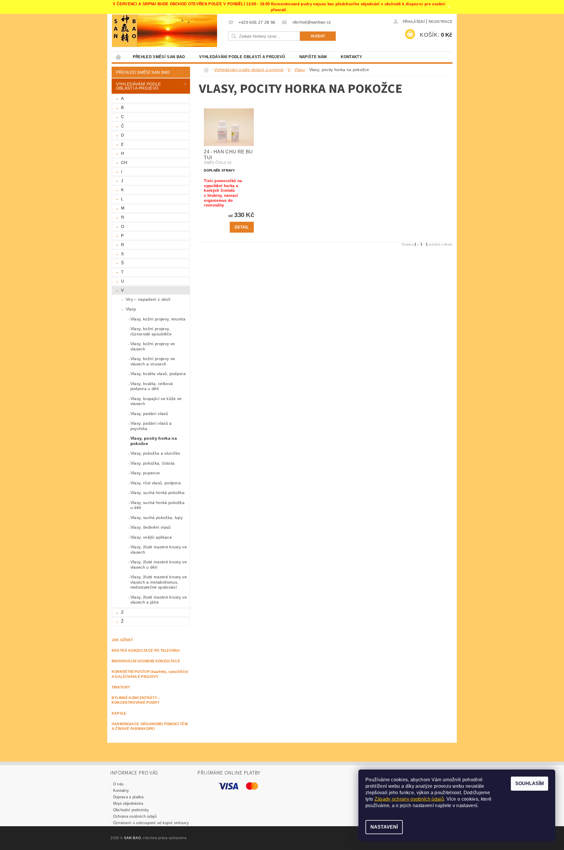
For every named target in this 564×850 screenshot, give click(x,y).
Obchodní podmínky (131, 810)
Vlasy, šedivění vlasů (150, 527)
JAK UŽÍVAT (122, 640)
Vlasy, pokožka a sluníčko (155, 453)
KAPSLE (119, 713)
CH (124, 162)
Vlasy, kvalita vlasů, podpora (158, 373)
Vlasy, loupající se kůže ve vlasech (156, 401)
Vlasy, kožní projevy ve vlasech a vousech (152, 361)
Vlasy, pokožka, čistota (152, 463)
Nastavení (384, 826)
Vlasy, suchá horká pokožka (157, 492)
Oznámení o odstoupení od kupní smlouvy (151, 823)
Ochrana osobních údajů (135, 816)
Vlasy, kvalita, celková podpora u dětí (151, 386)
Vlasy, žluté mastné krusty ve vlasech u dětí (158, 565)
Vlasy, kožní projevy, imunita (157, 319)
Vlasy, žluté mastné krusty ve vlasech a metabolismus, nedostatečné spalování (158, 581)
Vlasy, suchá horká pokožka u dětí (157, 505)
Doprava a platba (128, 797)
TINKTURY (121, 687)
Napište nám (313, 57)
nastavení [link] (466, 805)
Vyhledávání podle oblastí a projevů (242, 57)
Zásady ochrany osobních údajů (409, 799)
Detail (242, 227)
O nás (118, 784)
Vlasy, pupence (145, 473)
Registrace (440, 22)
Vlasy (131, 309)
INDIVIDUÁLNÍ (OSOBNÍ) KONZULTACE (146, 661)
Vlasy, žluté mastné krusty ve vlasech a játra (158, 600)
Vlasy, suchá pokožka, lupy (156, 517)
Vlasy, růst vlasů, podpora (155, 483)
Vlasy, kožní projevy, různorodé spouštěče (151, 331)
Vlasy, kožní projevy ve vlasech (152, 346)
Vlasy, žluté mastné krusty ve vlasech (158, 550)
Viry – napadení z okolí (148, 299)
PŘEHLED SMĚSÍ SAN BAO (159, 57)
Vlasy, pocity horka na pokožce (153, 441)
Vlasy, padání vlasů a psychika (151, 426)
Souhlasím (529, 783)
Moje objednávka (128, 803)
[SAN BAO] (124, 30)
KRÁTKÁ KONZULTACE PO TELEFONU (146, 651)
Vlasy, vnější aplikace (151, 537)
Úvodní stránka (119, 57)
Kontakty (351, 57)
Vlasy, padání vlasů (149, 413)
